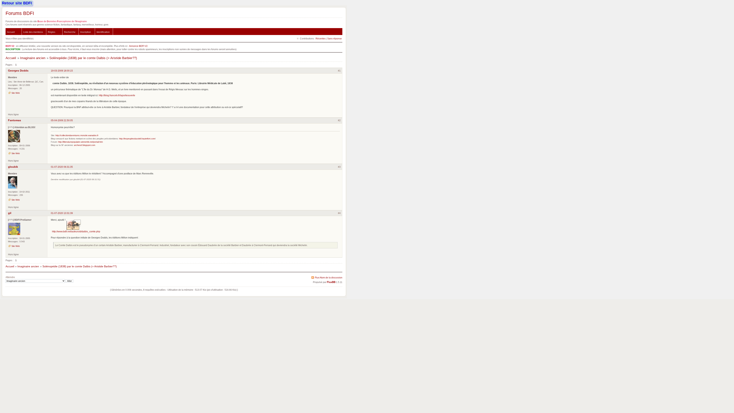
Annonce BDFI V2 (138, 46)
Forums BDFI (20, 13)
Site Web (15, 93)
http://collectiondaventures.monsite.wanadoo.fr (76, 135)
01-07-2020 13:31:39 (62, 213)
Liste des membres (33, 32)
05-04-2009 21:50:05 (62, 120)
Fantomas (14, 120)
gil (9, 213)
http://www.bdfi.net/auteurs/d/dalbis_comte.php (76, 231)
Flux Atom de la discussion (328, 277)
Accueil (11, 32)
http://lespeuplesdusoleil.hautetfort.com (137, 138)
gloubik (13, 166)
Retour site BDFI (17, 3)
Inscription (85, 32)
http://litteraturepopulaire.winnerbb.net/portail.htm (80, 142)
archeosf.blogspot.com (84, 145)
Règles (51, 32)
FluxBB (331, 282)
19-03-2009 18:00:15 (62, 70)
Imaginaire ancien (32, 58)
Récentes (321, 38)
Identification (103, 32)
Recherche (70, 32)
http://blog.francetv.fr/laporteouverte (117, 95)
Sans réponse (334, 38)
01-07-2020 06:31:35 (62, 167)
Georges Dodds (18, 70)
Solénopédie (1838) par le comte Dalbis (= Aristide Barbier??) (93, 58)
